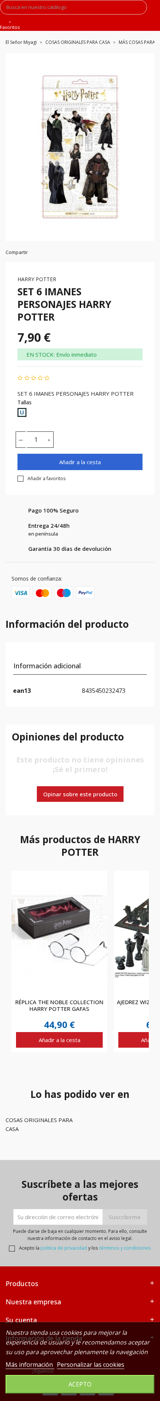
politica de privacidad (64, 1247)
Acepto (80, 1384)
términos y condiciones (125, 1247)
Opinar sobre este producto (80, 794)
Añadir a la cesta (80, 462)
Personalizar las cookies (90, 1364)
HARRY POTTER (36, 279)
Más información (30, 1364)
